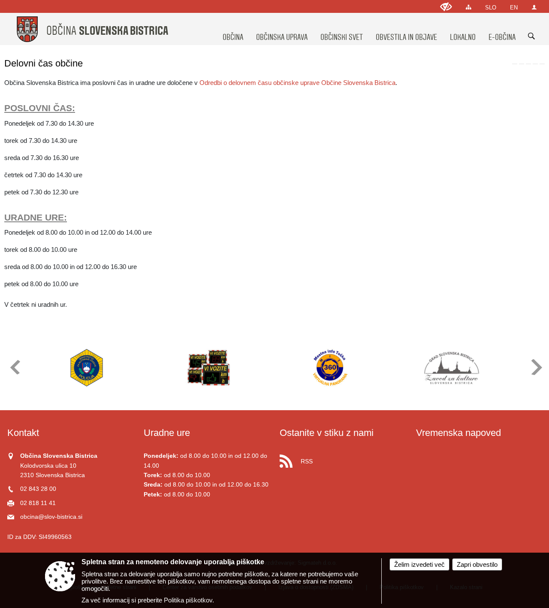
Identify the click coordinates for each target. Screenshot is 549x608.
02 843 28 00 (38, 489)
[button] (14, 367)
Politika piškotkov (188, 600)
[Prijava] (534, 7)
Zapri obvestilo (477, 564)
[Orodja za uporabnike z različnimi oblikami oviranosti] (446, 6)
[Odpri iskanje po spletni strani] (531, 36)
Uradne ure (167, 432)
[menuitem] (233, 29)
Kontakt (23, 432)
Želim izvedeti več (419, 564)
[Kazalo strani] (468, 7)
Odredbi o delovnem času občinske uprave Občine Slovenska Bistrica (297, 82)
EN (514, 7)
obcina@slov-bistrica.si (51, 517)
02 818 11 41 (38, 503)
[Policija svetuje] (87, 367)
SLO (490, 7)
